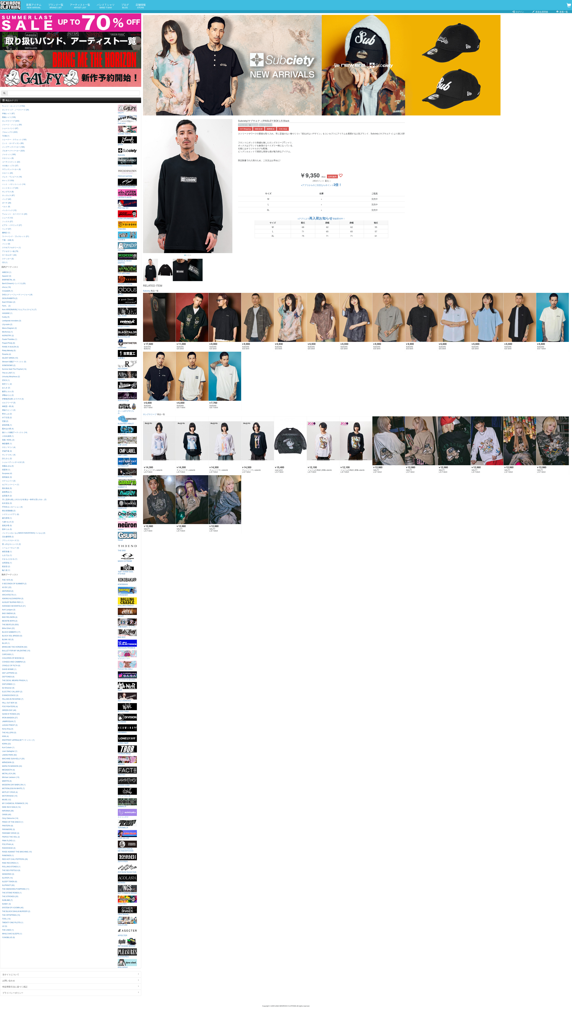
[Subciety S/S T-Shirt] (552, 317)
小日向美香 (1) (8, 436)
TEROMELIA (123, 827)
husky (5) (6, 317)
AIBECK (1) (6, 272)
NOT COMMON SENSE (127, 893)
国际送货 (259, 129)
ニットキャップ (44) (10, 188)
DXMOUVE (122, 508)
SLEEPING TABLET (126, 423)
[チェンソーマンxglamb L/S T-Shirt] (159, 440)
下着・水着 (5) (8, 240)
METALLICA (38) (9, 773)
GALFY (121, 112)
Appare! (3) (6, 276)
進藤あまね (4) (8, 465)
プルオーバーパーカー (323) (13, 150)
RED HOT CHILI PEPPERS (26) (15, 859)
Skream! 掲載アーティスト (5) (14, 361)
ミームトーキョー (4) (10, 547)
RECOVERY (123, 368)
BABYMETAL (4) (8, 279)
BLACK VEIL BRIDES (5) (12, 635)
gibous (120, 294)
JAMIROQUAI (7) (9, 721)
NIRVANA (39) (8, 810)
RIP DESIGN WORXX (126, 946)
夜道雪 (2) (6, 566)
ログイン (519, 11)
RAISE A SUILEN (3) (10, 346)
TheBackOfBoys (124, 753)
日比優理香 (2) (8, 536)
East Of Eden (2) (8, 302)
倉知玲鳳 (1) (7, 425)
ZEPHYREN (123, 861)
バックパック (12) (9, 210)
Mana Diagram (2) (9, 328)
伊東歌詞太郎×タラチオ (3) (13, 398)
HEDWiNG (122, 732)
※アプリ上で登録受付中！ (321, 218)
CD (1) (4, 262)
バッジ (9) (6, 243)
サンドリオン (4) (8, 454)
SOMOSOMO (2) (8, 365)
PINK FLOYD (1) (8, 840)
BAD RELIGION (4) (9, 617)
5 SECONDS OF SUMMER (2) (14, 583)
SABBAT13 (122, 487)
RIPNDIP (121, 250)
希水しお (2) (7, 413)
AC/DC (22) (6, 587)
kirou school (123, 967)
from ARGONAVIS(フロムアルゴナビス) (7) (19, 309)
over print (121, 123)
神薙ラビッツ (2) (8, 410)
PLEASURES (123, 956)
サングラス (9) (8, 191)
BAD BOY (122, 637)
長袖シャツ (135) (9, 117)
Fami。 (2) (6, 305)
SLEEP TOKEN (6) (9, 881)
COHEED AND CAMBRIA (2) (13, 661)
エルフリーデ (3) (8, 402)
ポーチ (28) (6, 202)
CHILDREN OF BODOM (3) (13, 658)
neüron (121, 529)
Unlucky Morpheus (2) (11, 376)
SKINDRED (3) (8, 874)
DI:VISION (122, 721)
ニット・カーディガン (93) (13, 143)
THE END (122, 550)
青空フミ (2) (7, 384)
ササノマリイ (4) (8, 447)
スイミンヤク (123, 817)
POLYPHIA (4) (8, 844)
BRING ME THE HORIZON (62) (14, 646)
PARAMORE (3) (8, 829)
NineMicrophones (125, 476)
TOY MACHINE (124, 273)
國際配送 (271, 129)
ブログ (125, 6)
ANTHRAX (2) (7, 591)
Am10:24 (121, 497)
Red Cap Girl (123, 207)
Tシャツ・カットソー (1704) (13, 106)
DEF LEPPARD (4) (9, 673)
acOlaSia (121, 882)
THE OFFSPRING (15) (11, 915)
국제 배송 (283, 129)
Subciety (254, 124)
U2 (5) (4, 926)
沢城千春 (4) (7, 451)
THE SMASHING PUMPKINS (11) (15, 889)
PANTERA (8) (7, 825)
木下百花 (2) (7, 417)
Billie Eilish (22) (8, 628)
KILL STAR (122, 315)
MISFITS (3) (7, 781)
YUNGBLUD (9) (8, 937)
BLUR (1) (6, 643)
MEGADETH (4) (8, 769)
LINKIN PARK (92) (9, 754)
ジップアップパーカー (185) (13, 147)
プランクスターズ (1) (10, 540)
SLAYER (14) (7, 877)
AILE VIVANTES (124, 700)
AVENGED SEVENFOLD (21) (14, 606)
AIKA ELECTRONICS (126, 647)
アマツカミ (122, 434)
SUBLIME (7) (7, 900)
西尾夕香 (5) (7, 525)
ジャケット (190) (9, 154)
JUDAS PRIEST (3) (10, 725)
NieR (120, 690)
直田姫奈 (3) (7, 477)
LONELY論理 (123, 743)
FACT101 (121, 774)
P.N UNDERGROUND (127, 186)
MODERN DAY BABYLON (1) (14, 784)
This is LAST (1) (8, 372)
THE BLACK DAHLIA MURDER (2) (16, 911)
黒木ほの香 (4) (8, 428)
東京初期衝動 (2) (8, 510)
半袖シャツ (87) (8, 113)
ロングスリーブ (265, 124)
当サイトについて (10, 974)
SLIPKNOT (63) (8, 885)
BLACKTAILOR (124, 336)
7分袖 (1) (5, 135)
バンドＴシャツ (106, 6)
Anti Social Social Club (127, 872)
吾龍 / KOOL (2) (8, 439)
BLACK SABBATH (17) (11, 632)
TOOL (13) (6, 918)
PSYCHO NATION (125, 176)
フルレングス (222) (10, 132)
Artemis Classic (124, 389)
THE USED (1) (8, 930)
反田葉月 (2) (7, 495)
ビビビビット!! (123, 658)
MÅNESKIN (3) (8, 762)
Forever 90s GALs (125, 669)
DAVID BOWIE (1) (9, 669)
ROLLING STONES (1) (11, 866)
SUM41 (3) (6, 903)
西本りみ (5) (7, 529)
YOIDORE (122, 229)
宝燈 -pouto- (123, 444)
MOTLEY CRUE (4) (10, 792)
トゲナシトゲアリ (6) (10, 514)
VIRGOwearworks (125, 165)
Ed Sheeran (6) (8, 687)
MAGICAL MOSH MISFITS (125, 261)
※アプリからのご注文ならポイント (321, 185)
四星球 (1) (6, 469)
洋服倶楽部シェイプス (127, 626)
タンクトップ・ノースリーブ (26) (15, 109)
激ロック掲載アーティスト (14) (14, 432)
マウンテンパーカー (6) (11, 169)
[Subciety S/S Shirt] (192, 317)
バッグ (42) (6, 199)
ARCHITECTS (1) (9, 594)
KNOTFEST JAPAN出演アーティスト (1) (18, 740)
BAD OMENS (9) (8, 613)
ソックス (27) (7, 221)
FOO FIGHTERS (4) (10, 706)
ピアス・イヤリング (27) (12, 225)
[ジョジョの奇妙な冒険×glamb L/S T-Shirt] (323, 440)
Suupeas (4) (7, 473)
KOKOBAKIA (123, 584)
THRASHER (123, 594)
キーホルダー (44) (9, 255)
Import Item (122, 903)
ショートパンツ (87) (10, 128)
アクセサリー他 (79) (10, 251)
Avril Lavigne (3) (8, 609)
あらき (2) (6, 387)
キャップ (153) (8, 180)
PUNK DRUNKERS (126, 218)
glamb (120, 144)
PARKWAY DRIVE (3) (10, 833)
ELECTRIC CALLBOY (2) (12, 691)
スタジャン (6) (8, 158)
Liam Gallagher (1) (9, 751)
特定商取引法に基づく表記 (14, 986)
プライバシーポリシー (12, 992)
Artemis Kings (123, 400)
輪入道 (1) (6, 570)
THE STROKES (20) (10, 896)
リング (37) (6, 228)
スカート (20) (7, 173)
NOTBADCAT (123, 465)
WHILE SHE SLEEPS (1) (12, 933)
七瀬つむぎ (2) (8, 521)
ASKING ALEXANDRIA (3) (12, 598)
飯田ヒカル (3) (8, 391)
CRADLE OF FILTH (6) (11, 665)
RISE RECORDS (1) (10, 862)
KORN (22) (6, 743)
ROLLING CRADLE (126, 605)
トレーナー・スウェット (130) (14, 139)
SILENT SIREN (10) (10, 357)
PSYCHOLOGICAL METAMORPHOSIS (125, 849)
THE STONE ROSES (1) (12, 892)
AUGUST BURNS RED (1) (12, 602)
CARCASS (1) (8, 654)
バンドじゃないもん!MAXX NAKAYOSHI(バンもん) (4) (23, 533)
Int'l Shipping (245, 129)
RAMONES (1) (8, 855)
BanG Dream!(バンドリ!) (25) (14, 283)
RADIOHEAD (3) (8, 848)
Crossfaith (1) (7, 290)
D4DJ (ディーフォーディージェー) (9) (17, 294)
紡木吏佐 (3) (7, 503)
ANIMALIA (122, 806)
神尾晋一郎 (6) (8, 406)
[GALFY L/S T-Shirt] (388, 440)
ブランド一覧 (55, 6)
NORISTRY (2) (8, 335)
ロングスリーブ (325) (10, 120)
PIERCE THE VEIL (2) (11, 836)
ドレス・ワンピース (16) (12, 176)
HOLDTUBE (123, 924)
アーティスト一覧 (80, 6)
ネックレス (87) (8, 195)
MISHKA (121, 764)
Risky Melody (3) (9, 350)
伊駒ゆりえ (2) (8, 395)
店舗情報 (141, 6)
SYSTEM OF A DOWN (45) (13, 907)
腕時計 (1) (6, 232)
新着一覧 (563, 11)
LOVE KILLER (123, 838)
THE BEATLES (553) (10, 624)
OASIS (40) (6, 814)
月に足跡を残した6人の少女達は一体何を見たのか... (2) (24, 499)
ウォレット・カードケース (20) (14, 214)
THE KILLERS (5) (9, 732)
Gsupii (120, 540)
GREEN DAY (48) (9, 710)
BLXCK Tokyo (123, 711)
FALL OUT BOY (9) (9, 702)
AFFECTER (122, 935)
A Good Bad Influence (127, 305)
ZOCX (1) (6, 380)
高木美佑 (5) (7, 488)
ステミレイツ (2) (8, 480)
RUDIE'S (121, 239)
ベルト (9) (6, 206)
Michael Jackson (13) (10, 777)
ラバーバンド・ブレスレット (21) (15, 236)
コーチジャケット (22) (11, 161)
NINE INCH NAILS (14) (11, 807)
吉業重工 (121, 358)
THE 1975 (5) (7, 579)
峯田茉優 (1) (7, 551)
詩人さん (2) (7, 458)
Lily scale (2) (7, 324)
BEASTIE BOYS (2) (9, 620)
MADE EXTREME (125, 561)
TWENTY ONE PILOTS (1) (12, 922)
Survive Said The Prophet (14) (14, 369)
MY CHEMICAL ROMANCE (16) (15, 803)
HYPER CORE (124, 785)
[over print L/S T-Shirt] (290, 440)
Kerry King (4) (7, 728)
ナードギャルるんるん (127, 679)
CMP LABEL (123, 455)
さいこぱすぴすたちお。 (126, 412)
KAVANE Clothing (125, 284)
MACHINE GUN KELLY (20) (13, 758)
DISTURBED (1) (8, 684)
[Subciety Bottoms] (159, 317)
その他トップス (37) (10, 165)
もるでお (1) (7, 555)
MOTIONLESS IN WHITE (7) (13, 788)
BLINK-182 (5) (8, 639)
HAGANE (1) (7, 313)
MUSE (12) (6, 799)
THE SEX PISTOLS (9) (11, 870)
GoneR (121, 616)
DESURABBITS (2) (9, 298)
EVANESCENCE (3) (10, 695)
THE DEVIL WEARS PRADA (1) (15, 680)
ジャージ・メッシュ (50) (12, 124)
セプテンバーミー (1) (10, 484)
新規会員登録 (541, 11)
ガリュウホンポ (124, 795)
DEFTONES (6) (8, 676)
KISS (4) (5, 736)
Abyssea (121, 379)
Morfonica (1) (7, 331)
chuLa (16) (6, 287)
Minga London (124, 326)
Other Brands (123, 914)
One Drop (122, 518)
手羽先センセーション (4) (12, 506)
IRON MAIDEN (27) (10, 717)
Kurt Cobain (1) (8, 747)
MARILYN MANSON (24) (12, 766)
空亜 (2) (5, 421)
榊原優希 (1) (7, 443)
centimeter (122, 347)
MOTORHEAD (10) (9, 795)
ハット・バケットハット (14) (13, 184)
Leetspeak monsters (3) (11, 320)
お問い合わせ (8, 980)
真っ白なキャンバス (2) (11, 544)
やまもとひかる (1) (9, 559)
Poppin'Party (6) (8, 343)
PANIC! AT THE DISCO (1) (12, 822)
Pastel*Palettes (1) (9, 339)
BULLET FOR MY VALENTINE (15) (16, 650)
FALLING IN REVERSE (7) (12, 699)
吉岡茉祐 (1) (7, 562)
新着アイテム (33, 6)
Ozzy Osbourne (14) (10, 818)
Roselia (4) (6, 354)
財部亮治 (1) (7, 492)
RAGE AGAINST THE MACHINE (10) (17, 851)
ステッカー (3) (8, 258)
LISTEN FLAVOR (125, 197)
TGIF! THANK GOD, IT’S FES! (125, 572)
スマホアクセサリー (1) (11, 247)
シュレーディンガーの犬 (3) (13, 462)
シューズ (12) (7, 217)
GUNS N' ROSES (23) (11, 714)
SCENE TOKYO (124, 133)
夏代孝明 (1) (7, 518)
